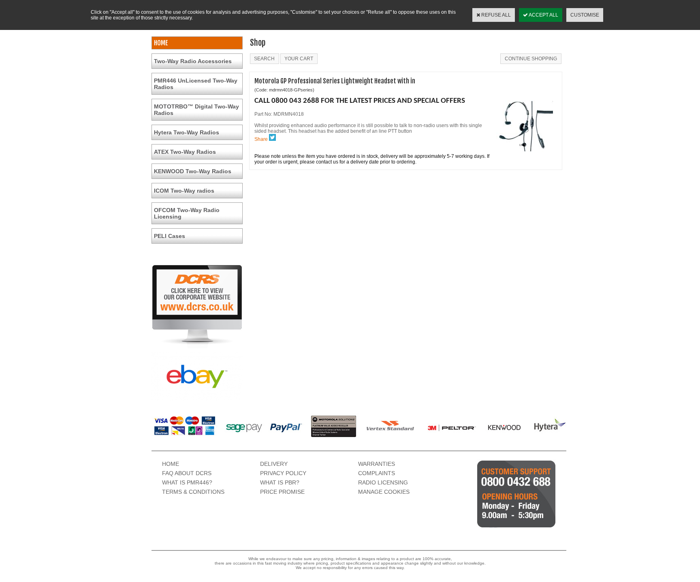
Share (261, 139)
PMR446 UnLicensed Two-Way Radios (195, 83)
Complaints (376, 473)
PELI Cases (169, 236)
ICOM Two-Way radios (184, 190)
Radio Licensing (383, 482)
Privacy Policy (283, 473)
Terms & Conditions (193, 492)
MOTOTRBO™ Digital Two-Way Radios (196, 109)
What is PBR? (279, 482)
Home (170, 464)
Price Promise (282, 492)
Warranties (376, 464)
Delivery (274, 464)
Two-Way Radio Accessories (193, 61)
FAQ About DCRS (186, 473)
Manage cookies (384, 492)
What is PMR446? (187, 482)
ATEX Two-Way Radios (185, 152)
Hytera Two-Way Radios (186, 132)
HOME (161, 43)
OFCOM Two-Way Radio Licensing (187, 213)
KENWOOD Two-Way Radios (192, 171)
